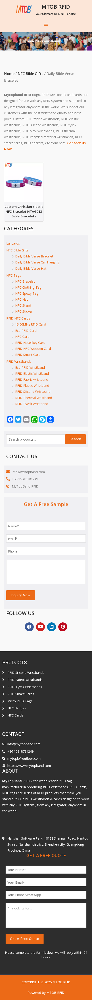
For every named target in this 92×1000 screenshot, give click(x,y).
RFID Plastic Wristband (32, 385)
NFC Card (22, 336)
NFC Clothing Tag (28, 287)
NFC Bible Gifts (30, 73)
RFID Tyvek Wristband (31, 403)
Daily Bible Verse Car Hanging (37, 262)
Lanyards (13, 243)
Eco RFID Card (26, 330)
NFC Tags (13, 275)
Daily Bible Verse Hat (30, 268)
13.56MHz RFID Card (30, 324)
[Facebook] (29, 626)
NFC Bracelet (25, 281)
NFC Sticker (23, 311)
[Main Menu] (46, 24)
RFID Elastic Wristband (32, 373)
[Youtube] (40, 626)
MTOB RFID (56, 7)
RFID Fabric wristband (31, 379)
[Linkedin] (51, 626)
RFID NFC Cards (18, 318)
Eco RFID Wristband (30, 367)
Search (75, 439)
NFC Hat (21, 299)
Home (9, 73)
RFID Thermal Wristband (33, 397)
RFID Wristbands (18, 361)
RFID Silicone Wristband (32, 391)
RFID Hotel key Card (30, 342)
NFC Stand (23, 305)
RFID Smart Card (27, 354)
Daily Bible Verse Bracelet (34, 256)
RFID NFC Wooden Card (33, 348)
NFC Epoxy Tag (26, 293)
